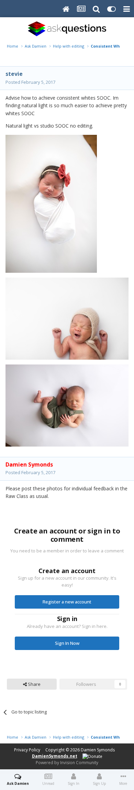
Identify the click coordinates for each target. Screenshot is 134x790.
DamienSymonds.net (54, 756)
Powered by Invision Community (67, 763)
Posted (30, 82)
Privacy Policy (27, 750)
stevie (14, 74)
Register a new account (67, 602)
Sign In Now (67, 643)
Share (34, 684)
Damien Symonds (98, 750)
